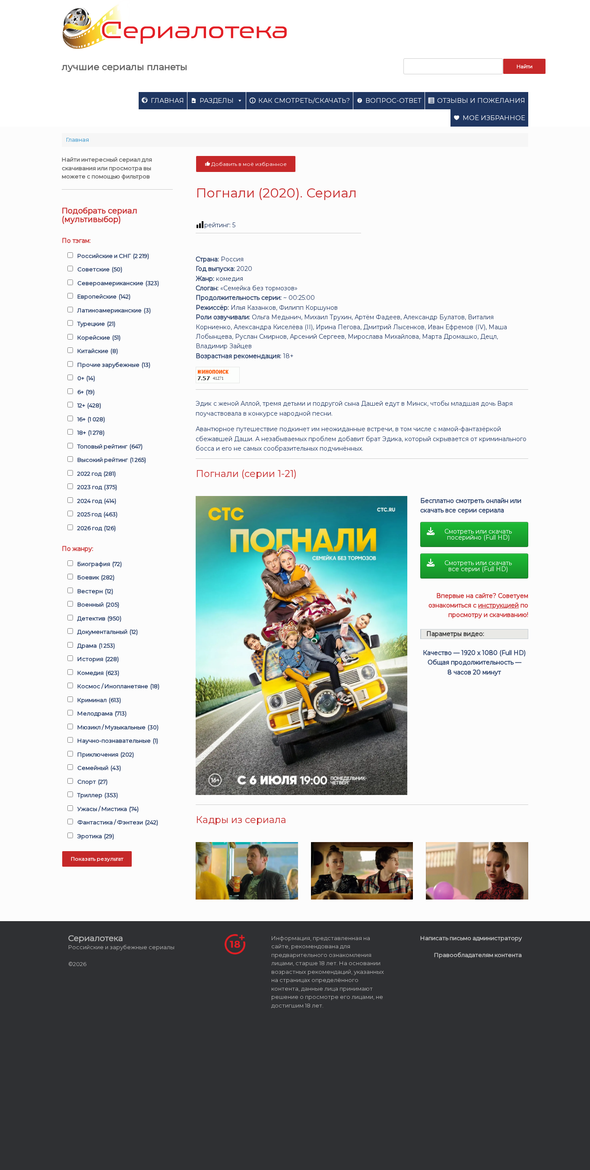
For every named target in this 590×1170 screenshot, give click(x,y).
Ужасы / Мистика (108, 808)
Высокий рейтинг (111, 459)
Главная (167, 100)
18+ (91, 432)
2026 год (96, 528)
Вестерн (95, 591)
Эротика (95, 836)
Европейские (103, 296)
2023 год (97, 486)
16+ (91, 419)
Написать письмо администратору (471, 938)
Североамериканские (118, 283)
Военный (98, 604)
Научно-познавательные (117, 740)
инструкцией (498, 605)
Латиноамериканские (114, 310)
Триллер (97, 795)
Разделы (217, 100)
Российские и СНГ (113, 255)
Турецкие (96, 323)
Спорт (92, 781)
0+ (86, 378)
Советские (99, 269)
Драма (96, 645)
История (98, 658)
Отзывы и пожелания (481, 100)
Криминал (99, 699)
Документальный (107, 631)
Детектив (99, 618)
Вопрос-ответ (393, 100)
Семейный (99, 767)
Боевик (95, 577)
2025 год (97, 514)
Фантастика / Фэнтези (117, 822)
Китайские (97, 350)
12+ (89, 405)
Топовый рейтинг (110, 446)
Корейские (99, 337)
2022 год (96, 473)
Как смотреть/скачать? (304, 100)
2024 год (96, 500)
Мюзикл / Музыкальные (118, 727)
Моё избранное (494, 118)
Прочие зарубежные (113, 364)
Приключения (105, 754)
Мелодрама (102, 713)
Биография (99, 563)
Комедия (98, 672)
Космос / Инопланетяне (118, 686)
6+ (86, 391)
